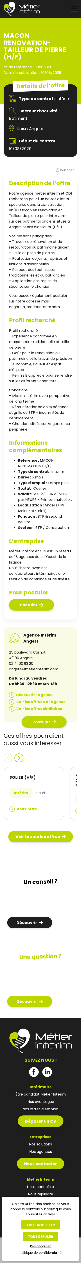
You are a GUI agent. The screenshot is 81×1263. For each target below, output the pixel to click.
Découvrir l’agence (34, 694)
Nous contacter (40, 1164)
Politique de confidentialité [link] (41, 1252)
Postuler (29, 605)
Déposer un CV (40, 1121)
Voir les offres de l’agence (40, 701)
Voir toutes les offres (38, 836)
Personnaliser (40, 1246)
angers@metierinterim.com (33, 669)
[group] (34, 793)
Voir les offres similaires (39, 708)
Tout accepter (40, 1225)
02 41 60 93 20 (21, 663)
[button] (65, 170)
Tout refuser (40, 1236)
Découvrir (26, 922)
